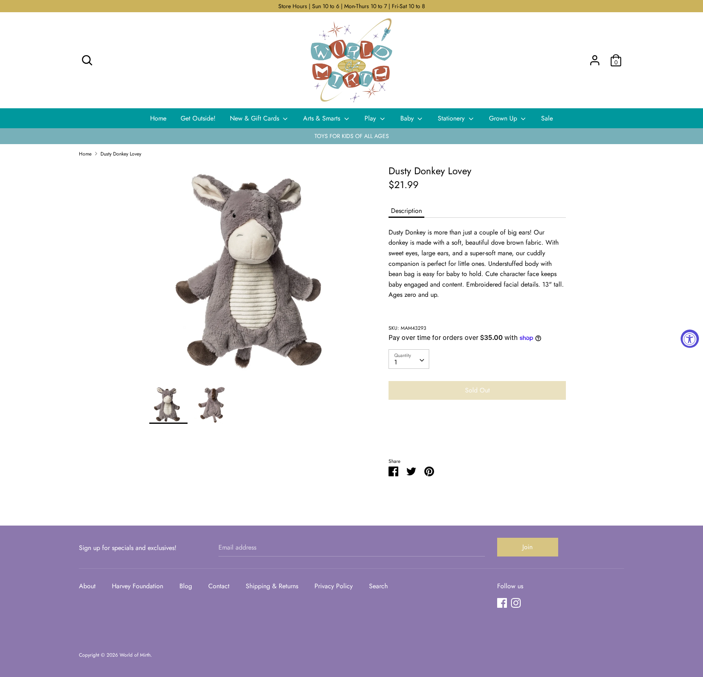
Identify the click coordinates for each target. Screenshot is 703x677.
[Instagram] (516, 602)
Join (527, 547)
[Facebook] (502, 602)
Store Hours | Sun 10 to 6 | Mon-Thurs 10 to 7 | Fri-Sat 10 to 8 (351, 6)
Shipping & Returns (272, 586)
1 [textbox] (395, 362)
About (87, 586)
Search (378, 586)
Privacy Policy (333, 586)
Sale (547, 118)
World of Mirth (135, 655)
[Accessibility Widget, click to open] (690, 338)
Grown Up (504, 118)
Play (371, 118)
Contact (218, 586)
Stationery (452, 118)
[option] (257, 275)
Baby (408, 118)
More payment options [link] (477, 434)
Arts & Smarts (322, 118)
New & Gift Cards (255, 118)
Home (158, 118)
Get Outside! (198, 118)
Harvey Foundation (137, 586)
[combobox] (409, 359)
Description (406, 210)
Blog (185, 586)
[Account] (595, 57)
